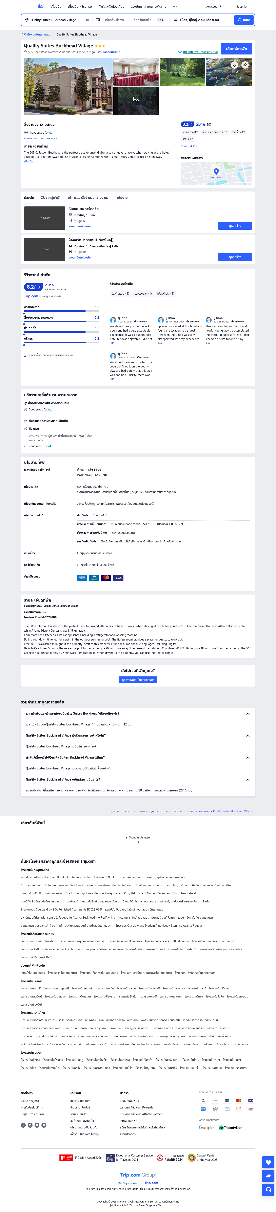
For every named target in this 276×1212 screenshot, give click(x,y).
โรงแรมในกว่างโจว (96, 1059)
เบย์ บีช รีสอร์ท (171, 1044)
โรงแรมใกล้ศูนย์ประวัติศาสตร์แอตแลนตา (100, 949)
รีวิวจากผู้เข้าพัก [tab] (51, 198)
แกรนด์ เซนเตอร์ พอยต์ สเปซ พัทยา (41, 1028)
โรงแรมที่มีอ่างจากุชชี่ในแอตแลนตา (195, 972)
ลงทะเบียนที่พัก (128, 1120)
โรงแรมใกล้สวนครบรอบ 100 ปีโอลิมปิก (167, 941)
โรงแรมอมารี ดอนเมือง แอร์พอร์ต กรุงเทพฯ (135, 1044)
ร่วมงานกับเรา (78, 1114)
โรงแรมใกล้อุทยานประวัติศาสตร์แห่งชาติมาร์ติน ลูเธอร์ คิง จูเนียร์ (205, 949)
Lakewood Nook (104, 877)
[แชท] (268, 1190)
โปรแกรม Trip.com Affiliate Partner (141, 1114)
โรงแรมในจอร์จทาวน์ (237, 1068)
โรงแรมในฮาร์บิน (212, 1068)
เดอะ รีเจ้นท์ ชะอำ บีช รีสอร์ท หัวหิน (133, 1036)
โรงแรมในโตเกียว (53, 1059)
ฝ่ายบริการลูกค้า (30, 1100)
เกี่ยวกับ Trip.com (80, 1100)
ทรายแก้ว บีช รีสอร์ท (218, 1028)
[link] (214, 6)
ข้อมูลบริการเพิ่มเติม (32, 1114)
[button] (175, 7)
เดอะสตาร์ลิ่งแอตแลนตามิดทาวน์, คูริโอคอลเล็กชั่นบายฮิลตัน (152, 877)
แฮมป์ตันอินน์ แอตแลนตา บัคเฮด (100, 901)
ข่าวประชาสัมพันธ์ (80, 1107)
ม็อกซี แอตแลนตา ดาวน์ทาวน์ (153, 885)
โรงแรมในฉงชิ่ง (72, 1068)
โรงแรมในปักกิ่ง (232, 1059)
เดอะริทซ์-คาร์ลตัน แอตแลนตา (195, 917)
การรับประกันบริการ (32, 1107)
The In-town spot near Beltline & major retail (93, 893)
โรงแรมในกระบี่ (148, 996)
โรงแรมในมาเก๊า (168, 1068)
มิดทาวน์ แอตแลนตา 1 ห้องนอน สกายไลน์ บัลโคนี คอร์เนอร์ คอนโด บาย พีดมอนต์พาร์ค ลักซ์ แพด (77, 885)
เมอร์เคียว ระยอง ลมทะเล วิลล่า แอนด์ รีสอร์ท (178, 1028)
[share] (268, 1176)
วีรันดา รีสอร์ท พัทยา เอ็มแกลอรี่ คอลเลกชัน (85, 1036)
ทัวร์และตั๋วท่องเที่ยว (111, 6)
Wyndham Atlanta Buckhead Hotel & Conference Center (56, 877)
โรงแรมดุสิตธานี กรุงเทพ (170, 1036)
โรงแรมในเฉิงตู (74, 1059)
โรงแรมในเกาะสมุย (237, 996)
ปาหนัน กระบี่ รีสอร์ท (221, 1036)
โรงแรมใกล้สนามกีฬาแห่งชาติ (125, 941)
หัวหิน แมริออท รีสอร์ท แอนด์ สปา (118, 1020)
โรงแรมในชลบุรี (197, 988)
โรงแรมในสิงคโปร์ (49, 1068)
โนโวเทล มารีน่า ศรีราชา (216, 1044)
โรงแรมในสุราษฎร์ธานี (56, 988)
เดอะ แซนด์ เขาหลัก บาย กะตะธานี (87, 1044)
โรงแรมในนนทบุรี (31, 988)
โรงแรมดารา (241, 1044)
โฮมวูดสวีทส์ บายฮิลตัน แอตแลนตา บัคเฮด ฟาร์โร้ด (202, 885)
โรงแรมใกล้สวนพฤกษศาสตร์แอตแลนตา (82, 941)
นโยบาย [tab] (122, 198)
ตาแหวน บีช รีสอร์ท (76, 1028)
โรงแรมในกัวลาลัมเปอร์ (97, 1068)
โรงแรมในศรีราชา (219, 988)
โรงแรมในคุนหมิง (146, 1068)
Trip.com (114, 811)
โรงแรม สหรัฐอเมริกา (148, 811)
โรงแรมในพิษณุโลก (80, 996)
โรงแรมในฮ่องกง (30, 1059)
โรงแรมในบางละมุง (171, 996)
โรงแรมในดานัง (211, 1059)
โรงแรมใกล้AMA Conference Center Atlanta (47, 949)
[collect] (268, 1162)
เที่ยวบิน (56, 6)
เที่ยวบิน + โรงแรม (80, 6)
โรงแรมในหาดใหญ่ (31, 996)
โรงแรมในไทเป (191, 1059)
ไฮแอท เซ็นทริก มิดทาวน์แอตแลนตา (41, 893)
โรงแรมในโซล (28, 1068)
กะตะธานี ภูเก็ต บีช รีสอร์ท (134, 1028)
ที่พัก (41, 6)
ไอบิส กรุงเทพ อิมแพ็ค (103, 1028)
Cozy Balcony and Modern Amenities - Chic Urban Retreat (160, 893)
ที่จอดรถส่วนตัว (38, 409)
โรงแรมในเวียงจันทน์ (167, 1059)
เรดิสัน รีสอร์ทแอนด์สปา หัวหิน (200, 1020)
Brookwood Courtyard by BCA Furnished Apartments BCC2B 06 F (61, 909)
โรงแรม (128, 811)
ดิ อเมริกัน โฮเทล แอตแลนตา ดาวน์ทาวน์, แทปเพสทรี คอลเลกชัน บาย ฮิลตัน (166, 901)
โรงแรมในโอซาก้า (143, 1059)
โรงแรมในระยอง (126, 988)
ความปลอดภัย (128, 1134)
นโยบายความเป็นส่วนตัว (84, 1127)
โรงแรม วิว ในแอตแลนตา (62, 972)
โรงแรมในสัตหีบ (127, 996)
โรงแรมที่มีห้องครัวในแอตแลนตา (99, 972)
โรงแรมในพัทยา (194, 996)
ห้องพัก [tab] (29, 198)
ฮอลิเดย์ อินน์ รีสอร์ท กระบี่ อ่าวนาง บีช (43, 1044)
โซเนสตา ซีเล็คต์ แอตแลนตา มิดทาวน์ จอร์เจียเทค (146, 917)
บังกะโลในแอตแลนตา (33, 972)
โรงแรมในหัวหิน (215, 996)
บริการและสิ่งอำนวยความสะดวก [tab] (89, 198)
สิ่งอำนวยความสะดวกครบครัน (41, 138)
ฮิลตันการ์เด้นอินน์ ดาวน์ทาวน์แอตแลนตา (88, 925)
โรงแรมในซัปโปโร (122, 1068)
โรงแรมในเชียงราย (104, 996)
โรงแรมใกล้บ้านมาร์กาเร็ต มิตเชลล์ (145, 949)
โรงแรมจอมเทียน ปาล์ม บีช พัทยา (77, 1020)
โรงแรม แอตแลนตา (197, 811)
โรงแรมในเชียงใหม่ (31, 1004)
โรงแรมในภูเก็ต (105, 988)
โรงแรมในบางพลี (120, 1059)
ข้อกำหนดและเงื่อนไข (82, 1120)
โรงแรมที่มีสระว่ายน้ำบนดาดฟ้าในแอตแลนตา (146, 972)
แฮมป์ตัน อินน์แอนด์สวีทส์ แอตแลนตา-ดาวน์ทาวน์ (49, 901)
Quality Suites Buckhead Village (58, 46)
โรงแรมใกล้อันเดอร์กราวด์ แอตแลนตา (213, 941)
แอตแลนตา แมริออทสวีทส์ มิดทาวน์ (41, 925)
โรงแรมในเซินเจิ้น (190, 1068)
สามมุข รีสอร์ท (191, 1044)
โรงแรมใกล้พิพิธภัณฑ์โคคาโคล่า (38, 941)
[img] (68, 86)
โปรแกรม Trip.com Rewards (136, 1107)
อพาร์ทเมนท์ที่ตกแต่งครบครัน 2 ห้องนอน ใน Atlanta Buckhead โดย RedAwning (68, 917)
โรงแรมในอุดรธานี (149, 988)
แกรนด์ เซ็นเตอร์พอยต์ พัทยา (37, 1020)
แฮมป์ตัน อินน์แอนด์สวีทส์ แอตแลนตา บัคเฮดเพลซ (134, 909)
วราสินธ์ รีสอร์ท (197, 1036)
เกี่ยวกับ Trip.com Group (84, 1134)
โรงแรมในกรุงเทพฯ (174, 988)
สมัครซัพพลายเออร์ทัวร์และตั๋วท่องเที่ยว (142, 1127)
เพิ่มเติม (28, 161)
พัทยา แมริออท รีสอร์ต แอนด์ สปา (160, 1020)
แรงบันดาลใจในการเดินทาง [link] (148, 6)
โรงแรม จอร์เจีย (173, 811)
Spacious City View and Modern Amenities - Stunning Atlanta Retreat (159, 925)
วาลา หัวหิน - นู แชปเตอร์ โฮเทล (39, 1036)
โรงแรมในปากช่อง (55, 996)
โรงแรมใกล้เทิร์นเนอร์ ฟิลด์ (36, 957)
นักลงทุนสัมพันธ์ (129, 1100)
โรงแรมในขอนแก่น (83, 988)
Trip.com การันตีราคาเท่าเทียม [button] (200, 51)
